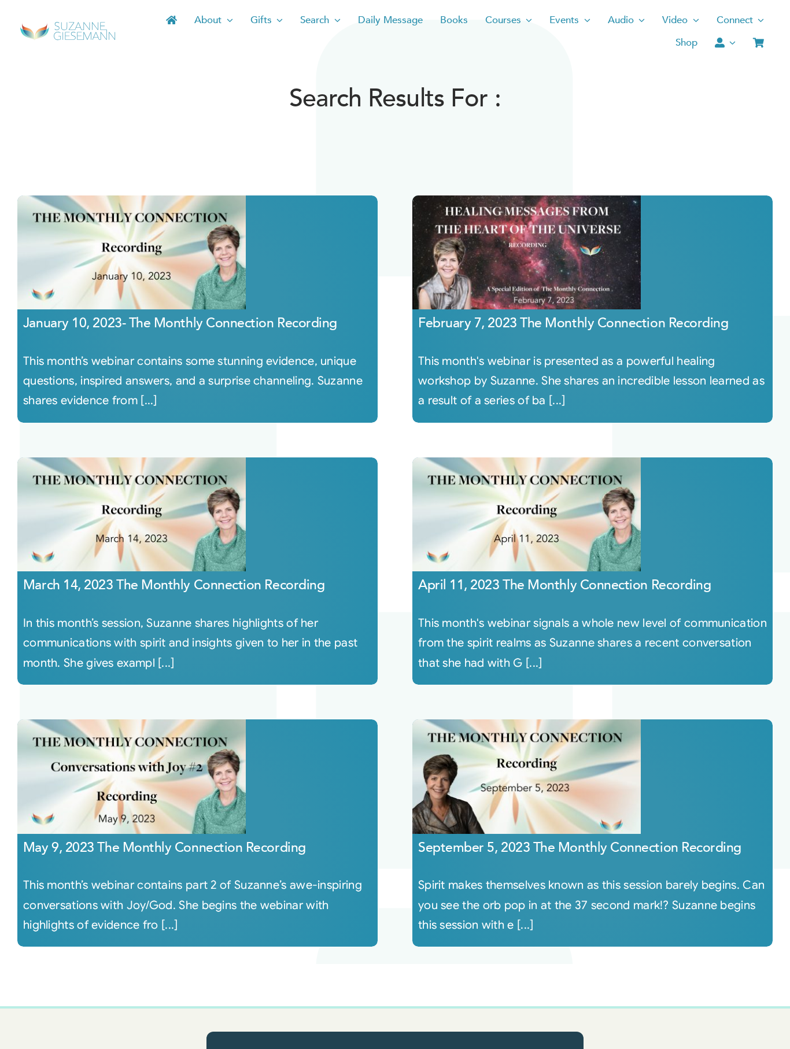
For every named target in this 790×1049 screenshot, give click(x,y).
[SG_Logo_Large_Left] (67, 26)
